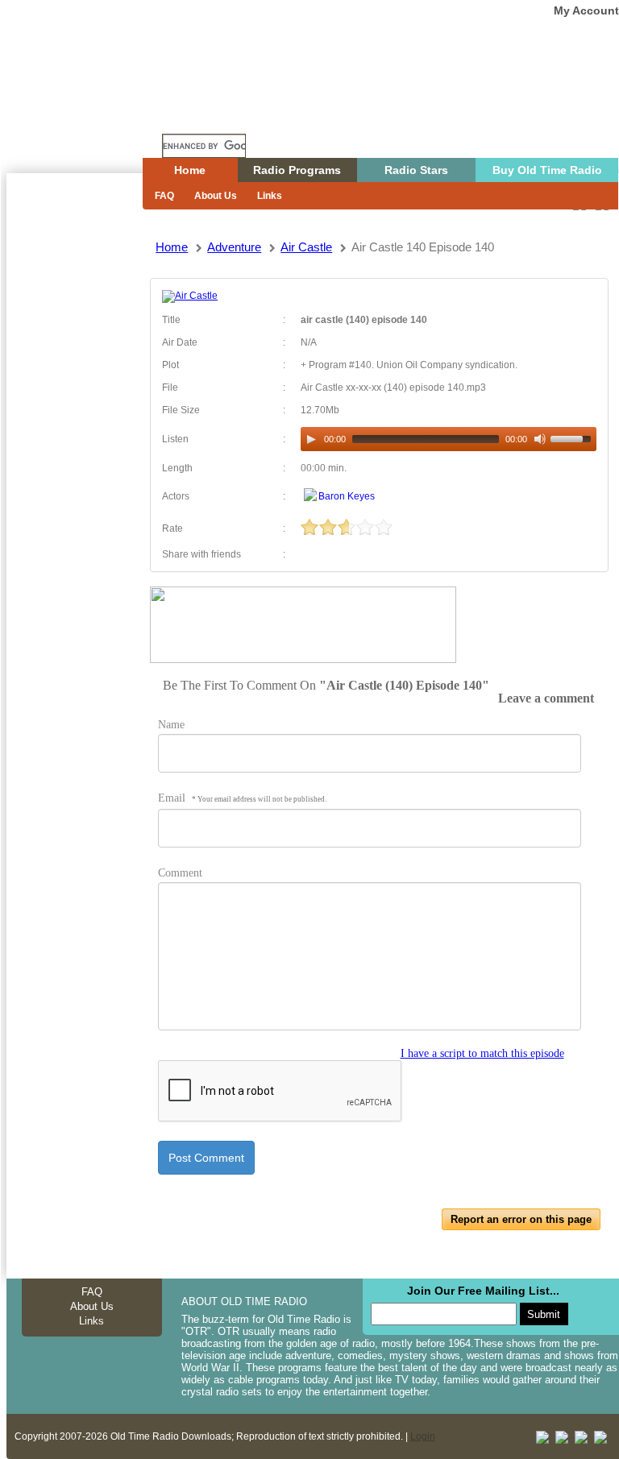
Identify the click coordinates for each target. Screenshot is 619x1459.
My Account (586, 10)
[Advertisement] (74, 463)
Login (422, 1436)
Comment (180, 873)
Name (171, 725)
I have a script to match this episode (482, 1053)
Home (86, 115)
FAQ (164, 195)
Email (242, 798)
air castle (306, 247)
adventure (234, 247)
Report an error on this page (521, 1219)
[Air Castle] (190, 295)
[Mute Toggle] (540, 439)
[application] (448, 439)
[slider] (573, 437)
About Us (215, 195)
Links (269, 195)
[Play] (311, 439)
